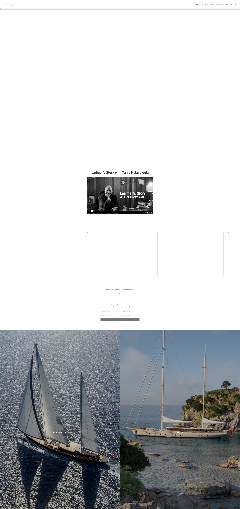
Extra (227, 4)
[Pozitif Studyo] (7, 4)
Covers (222, 4)
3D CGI (206, 4)
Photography (196, 4)
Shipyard (212, 4)
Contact (236, 4)
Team (231, 4)
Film (202, 4)
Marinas (217, 4)
